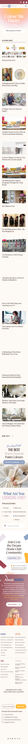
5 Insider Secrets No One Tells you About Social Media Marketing (13, 133)
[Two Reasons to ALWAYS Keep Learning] (14, 245)
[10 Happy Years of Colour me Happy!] (14, 99)
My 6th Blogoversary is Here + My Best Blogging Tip (13, 230)
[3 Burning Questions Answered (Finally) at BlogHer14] (14, 269)
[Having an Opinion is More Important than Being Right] (14, 366)
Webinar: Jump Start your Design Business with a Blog (13, 402)
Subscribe (21, 706)
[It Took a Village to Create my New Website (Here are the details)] (14, 148)
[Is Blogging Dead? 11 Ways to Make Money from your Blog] (14, 74)
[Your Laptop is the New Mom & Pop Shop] (14, 317)
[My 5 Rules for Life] (14, 196)
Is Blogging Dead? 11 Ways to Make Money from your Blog (13, 84)
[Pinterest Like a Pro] (14, 50)
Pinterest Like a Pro (8, 60)
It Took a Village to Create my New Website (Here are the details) (13, 159)
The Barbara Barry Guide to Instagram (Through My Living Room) (12, 183)
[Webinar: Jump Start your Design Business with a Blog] (14, 391)
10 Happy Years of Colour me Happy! (12, 110)
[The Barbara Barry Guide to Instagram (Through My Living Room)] (14, 171)
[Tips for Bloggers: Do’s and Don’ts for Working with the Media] (14, 414)
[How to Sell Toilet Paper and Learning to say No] (14, 294)
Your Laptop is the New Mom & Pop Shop (12, 327)
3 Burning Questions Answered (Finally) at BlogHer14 (13, 279)
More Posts (6, 436)
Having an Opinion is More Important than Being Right (11, 376)
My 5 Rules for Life (8, 206)
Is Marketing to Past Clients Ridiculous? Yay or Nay (11, 353)
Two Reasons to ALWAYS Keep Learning (12, 256)
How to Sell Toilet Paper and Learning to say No (11, 304)
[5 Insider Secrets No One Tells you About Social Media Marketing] (14, 123)
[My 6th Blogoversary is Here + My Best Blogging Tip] (14, 220)
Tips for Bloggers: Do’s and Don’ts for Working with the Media (13, 425)
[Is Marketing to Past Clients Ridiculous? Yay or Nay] (14, 342)
